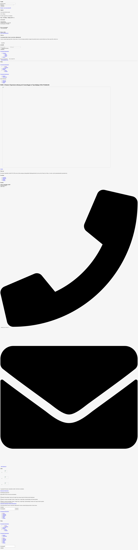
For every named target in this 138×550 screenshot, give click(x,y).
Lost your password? (7, 7)
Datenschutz (6, 490)
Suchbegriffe (2, 508)
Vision (6, 56)
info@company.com (4, 59)
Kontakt (4, 180)
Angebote (4, 177)
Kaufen (4, 179)
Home (4, 513)
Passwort (2, 4)
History (6, 55)
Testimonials (5, 536)
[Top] (0, 544)
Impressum (2, 490)
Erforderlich (17, 497)
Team (6, 54)
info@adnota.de (3, 466)
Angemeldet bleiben (5, 48)
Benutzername (2, 3)
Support (4, 57)
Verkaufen (4, 178)
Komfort (19, 499)
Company (4, 53)
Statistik (22, 501)
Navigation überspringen (4, 51)
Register (1, 7)
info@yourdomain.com (4, 33)
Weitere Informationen (12, 503)
